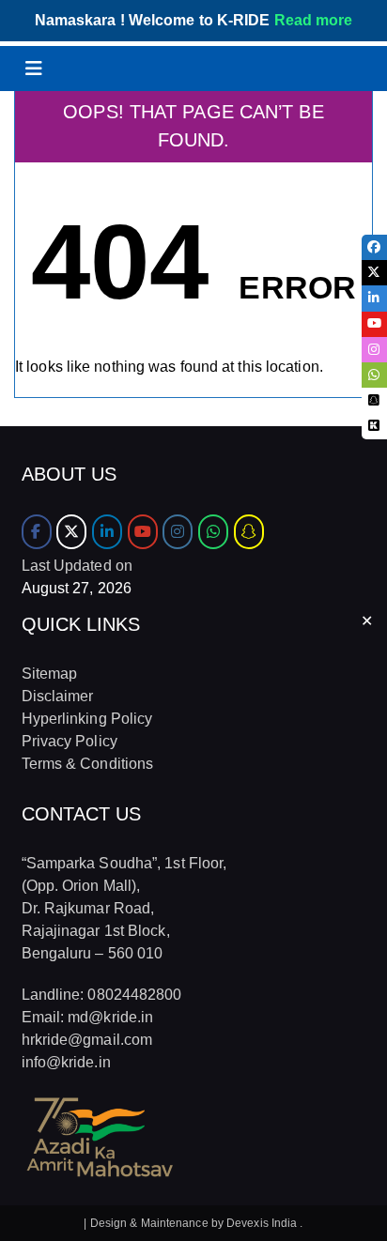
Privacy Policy (69, 741)
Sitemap (50, 674)
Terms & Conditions (88, 764)
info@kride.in (66, 1062)
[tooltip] (374, 247)
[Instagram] (178, 531)
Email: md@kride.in (88, 1017)
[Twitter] (71, 531)
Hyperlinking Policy (87, 719)
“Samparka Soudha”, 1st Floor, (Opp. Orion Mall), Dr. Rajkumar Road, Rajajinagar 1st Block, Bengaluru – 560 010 (124, 908)
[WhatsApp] (213, 531)
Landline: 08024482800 (102, 995)
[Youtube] (143, 531)
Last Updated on (77, 566)
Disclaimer (58, 696)
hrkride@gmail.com (87, 1040)
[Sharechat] (249, 531)
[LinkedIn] (107, 531)
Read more (313, 20)
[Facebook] (37, 531)
